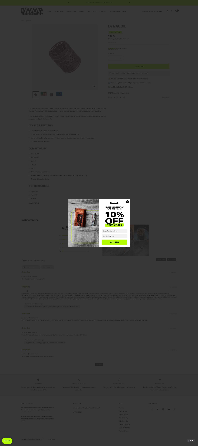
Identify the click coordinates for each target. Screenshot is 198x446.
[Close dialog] (127, 201)
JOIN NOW (114, 242)
